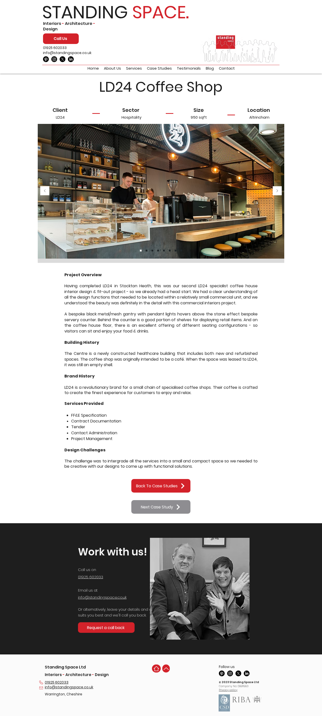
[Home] (156, 668)
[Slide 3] (146, 250)
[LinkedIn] (71, 59)
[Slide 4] (158, 250)
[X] (62, 59)
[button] (106, 627)
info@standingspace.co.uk (67, 52)
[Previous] (44, 191)
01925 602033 (55, 47)
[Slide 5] (164, 250)
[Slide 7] (175, 250)
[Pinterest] (46, 59)
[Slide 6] (170, 250)
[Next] (277, 191)
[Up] (166, 668)
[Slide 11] (141, 250)
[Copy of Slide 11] (152, 250)
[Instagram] (54, 59)
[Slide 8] (181, 250)
